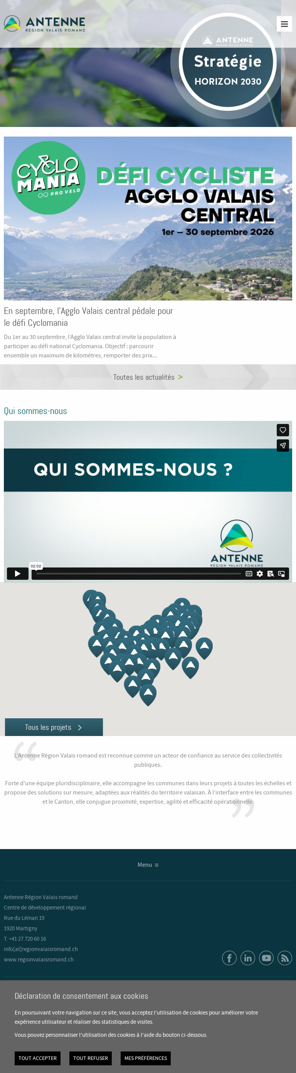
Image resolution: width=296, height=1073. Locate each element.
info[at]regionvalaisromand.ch (41, 949)
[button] (148, 695)
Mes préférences (145, 1058)
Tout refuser (90, 1058)
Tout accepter (37, 1058)
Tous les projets (48, 727)
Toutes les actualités (144, 377)
